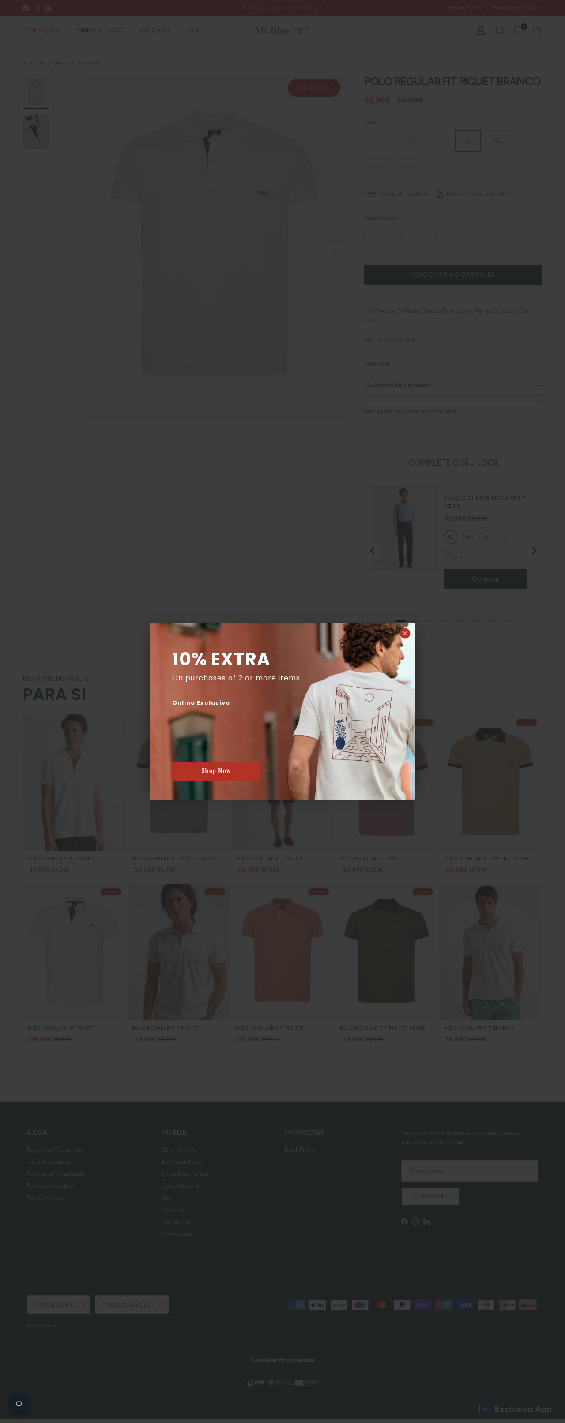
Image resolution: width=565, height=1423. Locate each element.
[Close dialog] (405, 633)
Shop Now (216, 770)
